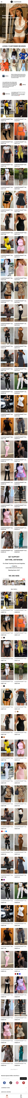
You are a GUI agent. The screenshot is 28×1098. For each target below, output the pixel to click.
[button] (14, 1088)
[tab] (14, 589)
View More (13, 1069)
